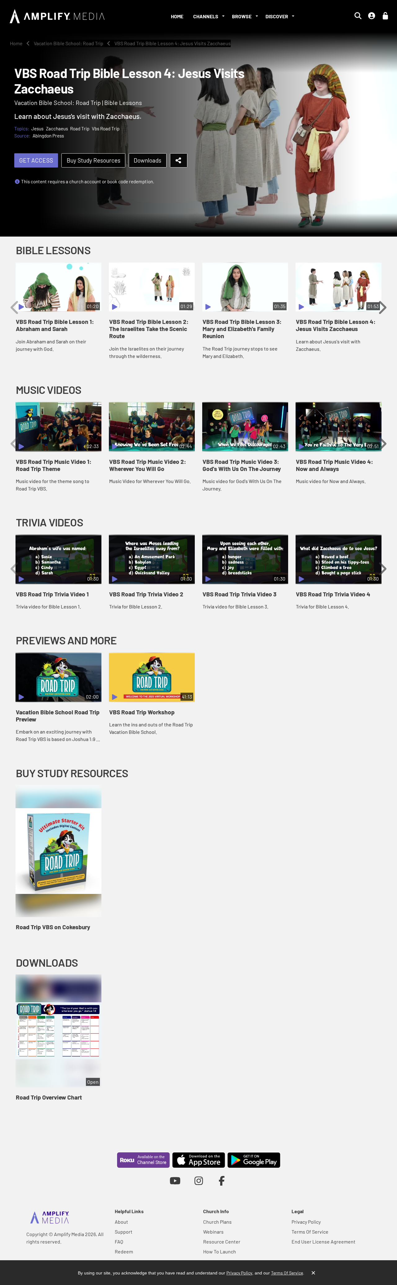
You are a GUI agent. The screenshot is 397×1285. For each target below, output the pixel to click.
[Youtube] (175, 1180)
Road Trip (79, 128)
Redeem (124, 1251)
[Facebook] (222, 1180)
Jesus (37, 128)
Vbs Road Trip (105, 128)
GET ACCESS (36, 160)
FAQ (119, 1241)
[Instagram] (199, 1180)
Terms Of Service (310, 1232)
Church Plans (217, 1222)
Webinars (213, 1232)
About (121, 1222)
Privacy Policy (306, 1222)
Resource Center (221, 1241)
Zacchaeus (57, 128)
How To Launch (219, 1251)
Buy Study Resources (93, 160)
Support (123, 1232)
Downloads (147, 160)
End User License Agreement (323, 1241)
